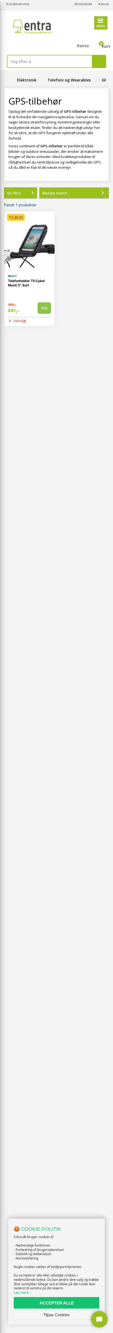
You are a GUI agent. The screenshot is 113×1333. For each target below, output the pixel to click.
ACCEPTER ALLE (56, 1303)
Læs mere (21, 1292)
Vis (44, 308)
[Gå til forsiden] (9, 80)
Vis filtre (14, 193)
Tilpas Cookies (56, 1314)
